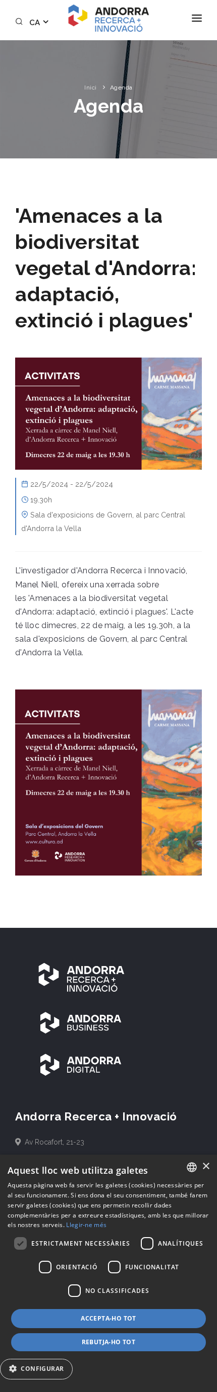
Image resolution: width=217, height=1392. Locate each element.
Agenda (121, 87)
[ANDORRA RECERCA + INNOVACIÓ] (80, 977)
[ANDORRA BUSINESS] (80, 1022)
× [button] (205, 1166)
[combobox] (192, 1167)
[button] (40, 1369)
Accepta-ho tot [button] (108, 1318)
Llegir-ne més (86, 1225)
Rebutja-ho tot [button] (109, 1342)
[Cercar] (20, 22)
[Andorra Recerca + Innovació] (108, 18)
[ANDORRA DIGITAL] (80, 1065)
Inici (90, 87)
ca (35, 22)
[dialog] (108, 1273)
